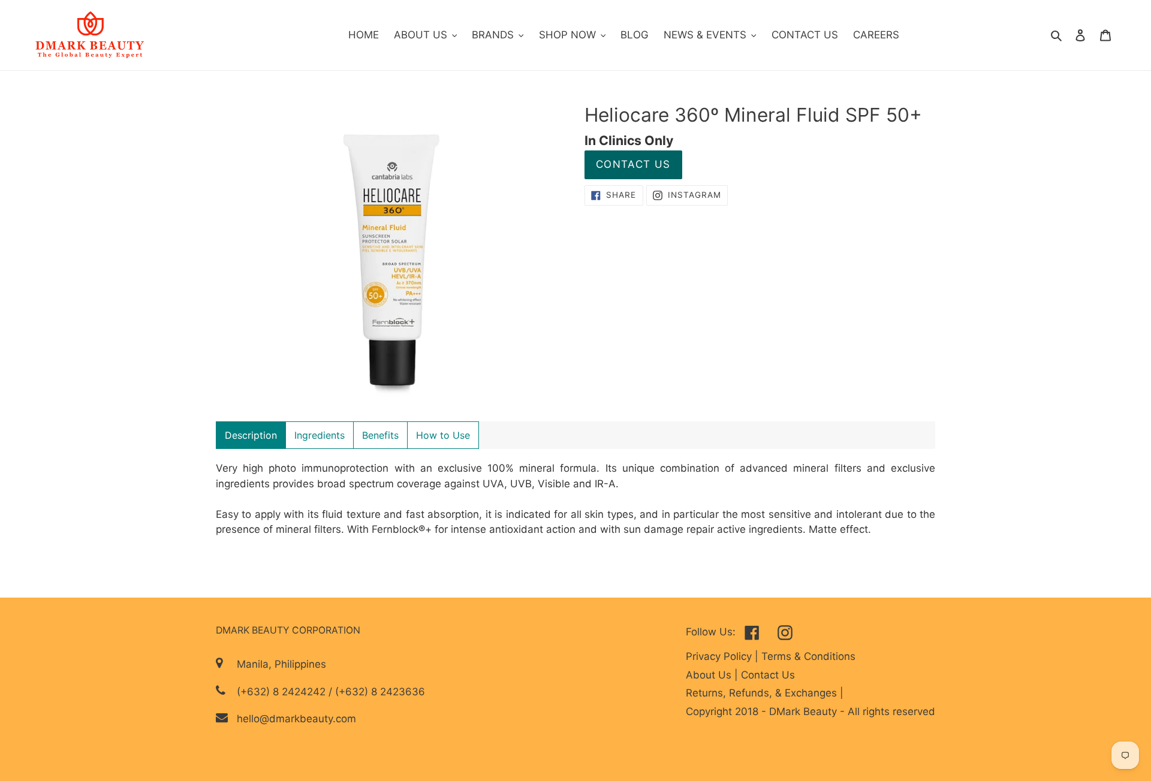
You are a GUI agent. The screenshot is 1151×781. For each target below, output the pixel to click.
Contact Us (633, 164)
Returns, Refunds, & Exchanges (763, 693)
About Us (710, 675)
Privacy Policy (720, 656)
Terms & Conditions (808, 656)
